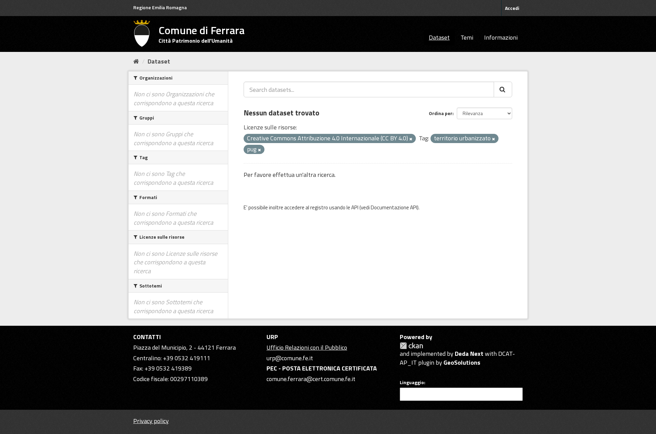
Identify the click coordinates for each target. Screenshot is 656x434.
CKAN (411, 345)
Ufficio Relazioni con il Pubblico (306, 347)
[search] (503, 89)
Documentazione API (394, 207)
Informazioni (501, 37)
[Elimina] (410, 139)
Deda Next (469, 353)
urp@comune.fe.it (289, 358)
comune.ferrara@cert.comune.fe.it (310, 378)
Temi (467, 37)
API (354, 207)
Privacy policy (151, 420)
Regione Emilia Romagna (160, 7)
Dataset (439, 37)
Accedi (512, 8)
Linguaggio (412, 382)
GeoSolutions (461, 362)
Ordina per (440, 113)
